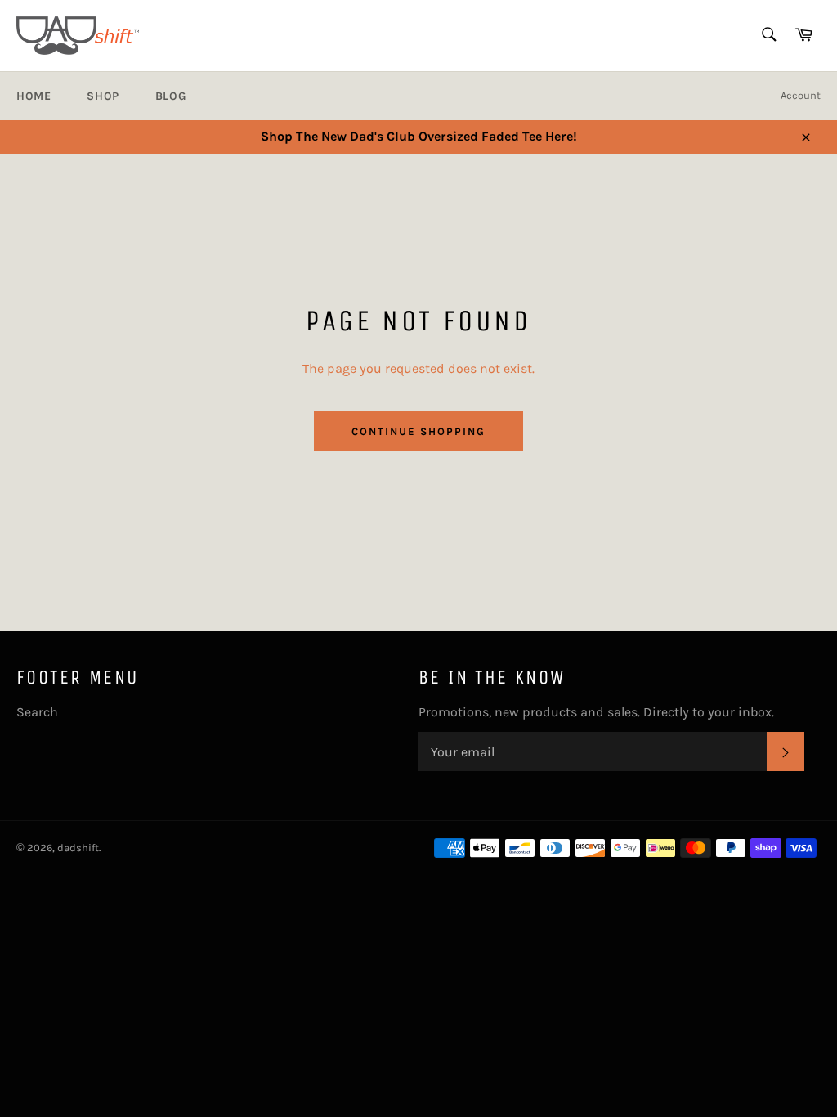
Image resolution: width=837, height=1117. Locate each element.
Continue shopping (418, 431)
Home (33, 96)
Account (801, 95)
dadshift (78, 847)
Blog (170, 96)
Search (37, 712)
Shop (103, 96)
